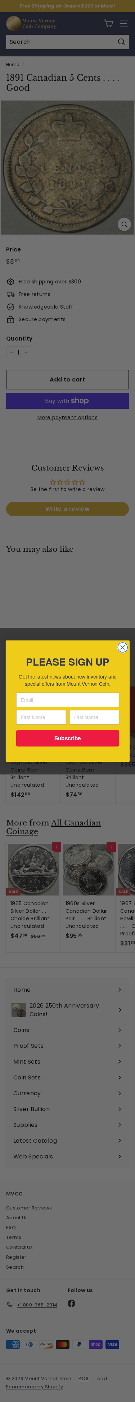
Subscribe (67, 738)
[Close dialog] (122, 647)
